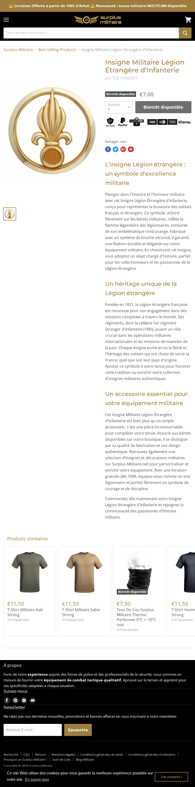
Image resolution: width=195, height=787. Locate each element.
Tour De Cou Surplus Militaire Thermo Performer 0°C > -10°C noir (136, 617)
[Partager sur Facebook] (108, 149)
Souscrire (78, 730)
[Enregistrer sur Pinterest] (131, 149)
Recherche (11, 754)
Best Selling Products (57, 49)
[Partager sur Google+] (123, 149)
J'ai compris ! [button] (171, 777)
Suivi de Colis (61, 759)
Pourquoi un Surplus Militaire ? (25, 759)
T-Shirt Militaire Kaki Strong (25, 612)
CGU (27, 754)
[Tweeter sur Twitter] (115, 149)
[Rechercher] (185, 33)
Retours (40, 754)
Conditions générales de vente (101, 754)
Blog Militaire (85, 759)
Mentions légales (63, 754)
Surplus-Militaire (18, 49)
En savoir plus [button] (37, 780)
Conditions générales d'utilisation (152, 754)
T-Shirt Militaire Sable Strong (81, 612)
